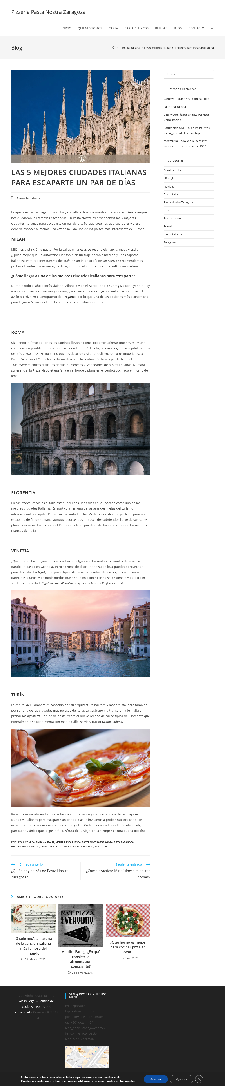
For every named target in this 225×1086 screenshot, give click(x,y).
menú (59, 842)
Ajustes (181, 1079)
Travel (168, 226)
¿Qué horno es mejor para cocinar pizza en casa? (128, 947)
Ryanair (137, 286)
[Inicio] (113, 48)
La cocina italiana (175, 107)
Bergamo (69, 297)
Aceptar (155, 1079)
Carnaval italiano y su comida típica (186, 99)
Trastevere (19, 365)
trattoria (101, 846)
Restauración (172, 218)
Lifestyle (169, 178)
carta (133, 820)
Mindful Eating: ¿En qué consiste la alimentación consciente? (80, 959)
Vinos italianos (173, 234)
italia (50, 842)
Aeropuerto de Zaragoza (107, 286)
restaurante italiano (25, 846)
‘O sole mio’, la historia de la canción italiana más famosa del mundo (33, 946)
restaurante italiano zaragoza (61, 846)
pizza (167, 210)
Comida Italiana (28, 198)
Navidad (169, 186)
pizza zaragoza (124, 842)
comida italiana (35, 842)
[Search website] (212, 28)
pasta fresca (72, 842)
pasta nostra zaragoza (97, 842)
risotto (114, 266)
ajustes (130, 1081)
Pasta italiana (172, 194)
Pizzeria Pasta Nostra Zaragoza (48, 11)
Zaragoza (170, 242)
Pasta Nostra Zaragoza (178, 202)
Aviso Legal (27, 1001)
